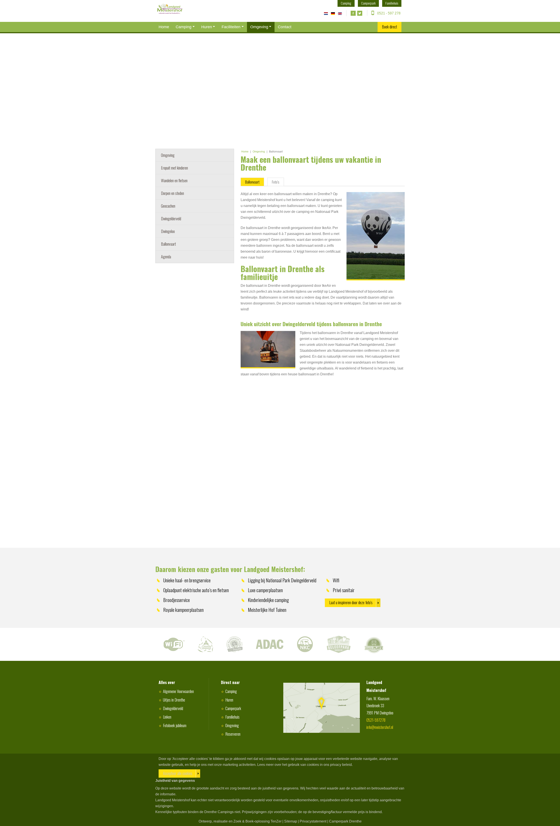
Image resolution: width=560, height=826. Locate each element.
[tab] (252, 182)
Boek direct (389, 27)
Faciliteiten (231, 27)
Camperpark (233, 708)
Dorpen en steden (172, 193)
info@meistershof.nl (379, 727)
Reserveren (232, 734)
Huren (206, 27)
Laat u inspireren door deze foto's (351, 602)
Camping (183, 27)
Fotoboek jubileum (174, 725)
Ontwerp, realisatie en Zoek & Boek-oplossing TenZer (240, 821)
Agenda (166, 256)
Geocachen (168, 206)
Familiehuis (232, 717)
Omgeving (259, 27)
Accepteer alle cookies (177, 773)
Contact (284, 27)
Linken (167, 717)
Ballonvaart (168, 244)
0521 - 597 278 (389, 13)
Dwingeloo (168, 231)
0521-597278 (375, 720)
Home (164, 27)
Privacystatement (313, 821)
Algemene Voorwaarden (178, 691)
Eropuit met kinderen (174, 168)
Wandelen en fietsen (174, 180)
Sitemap (290, 821)
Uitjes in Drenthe (174, 700)
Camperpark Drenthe (345, 821)
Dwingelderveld (171, 218)
